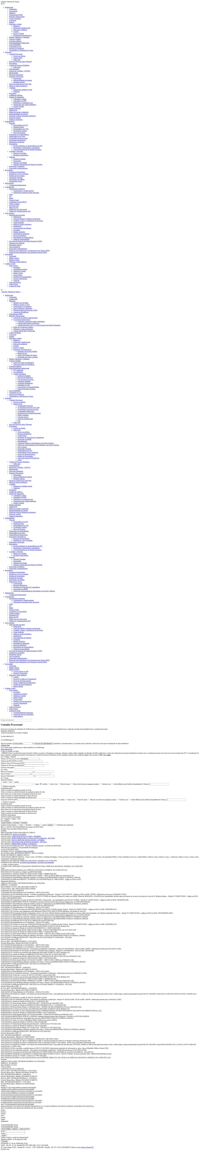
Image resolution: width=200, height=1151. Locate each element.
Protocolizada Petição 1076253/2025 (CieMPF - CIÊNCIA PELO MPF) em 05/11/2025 (43, 934)
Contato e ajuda (10, 264)
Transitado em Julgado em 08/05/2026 (27, 872)
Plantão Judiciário (15, 108)
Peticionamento (14, 69)
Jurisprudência (9, 121)
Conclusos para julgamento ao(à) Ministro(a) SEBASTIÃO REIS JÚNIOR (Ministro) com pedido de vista (49, 911)
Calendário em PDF (19, 101)
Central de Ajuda (14, 286)
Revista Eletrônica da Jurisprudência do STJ (27, 146)
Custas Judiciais (18, 222)
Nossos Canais (14, 200)
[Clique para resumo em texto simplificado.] (42, 872)
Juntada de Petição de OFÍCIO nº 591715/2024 (29, 1026)
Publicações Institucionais (21, 28)
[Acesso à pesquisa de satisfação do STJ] (14, 729)
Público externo (14, 260)
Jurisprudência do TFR (20, 129)
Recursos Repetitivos (24, 434)
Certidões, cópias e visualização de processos (28, 221)
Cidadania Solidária (24, 381)
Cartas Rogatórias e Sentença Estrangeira (26, 219)
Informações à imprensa (17, 189)
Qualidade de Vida (24, 385)
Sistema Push (17, 58)
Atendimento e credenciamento (23, 191)
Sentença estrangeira (16, 119)
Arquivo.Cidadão (15, 39)
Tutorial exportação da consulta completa (14, 733)
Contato (16, 677)
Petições (20, 829)
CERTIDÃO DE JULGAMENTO (12, 891)
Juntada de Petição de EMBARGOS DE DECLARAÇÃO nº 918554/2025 (39, 954)
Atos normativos (14, 247)
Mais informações (6, 749)
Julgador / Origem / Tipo (12, 819)
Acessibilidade (18, 372)
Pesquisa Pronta (18, 127)
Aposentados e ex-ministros (22, 306)
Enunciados (17, 161)
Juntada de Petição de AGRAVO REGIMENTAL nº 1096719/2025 (36, 928)
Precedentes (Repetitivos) (17, 140)
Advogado (12, 256)
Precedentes (13, 63)
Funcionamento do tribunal (22, 228)
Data (6, 769)
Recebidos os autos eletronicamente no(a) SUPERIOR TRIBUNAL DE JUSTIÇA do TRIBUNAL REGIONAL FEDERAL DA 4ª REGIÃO (61, 1057)
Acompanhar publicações (26, 411)
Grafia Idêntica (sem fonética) (123, 784)
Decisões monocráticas (20, 155)
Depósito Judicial (19, 82)
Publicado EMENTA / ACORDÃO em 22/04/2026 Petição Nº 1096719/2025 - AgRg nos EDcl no (46, 879)
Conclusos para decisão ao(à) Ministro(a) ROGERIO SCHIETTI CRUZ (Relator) (40, 926)
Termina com (106, 784)
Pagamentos (17, 78)
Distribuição (17, 226)
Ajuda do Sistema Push (25, 419)
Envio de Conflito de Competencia (24, 679)
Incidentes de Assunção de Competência (31, 437)
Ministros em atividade (20, 303)
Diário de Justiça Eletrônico (22, 224)
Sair (19, 421)
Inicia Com (54, 784)
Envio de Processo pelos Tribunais (20, 61)
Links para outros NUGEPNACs (28, 458)
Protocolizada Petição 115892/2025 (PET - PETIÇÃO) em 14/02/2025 (37, 1003)
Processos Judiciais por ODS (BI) (20, 84)
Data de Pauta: (5, 774)
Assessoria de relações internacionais (25, 318)
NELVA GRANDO (19, 834)
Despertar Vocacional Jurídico (27, 351)
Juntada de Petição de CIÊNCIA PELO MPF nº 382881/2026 (34, 874)
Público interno (14, 258)
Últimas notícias (14, 204)
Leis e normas (9, 213)
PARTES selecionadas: (8, 815)
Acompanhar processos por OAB (28, 407)
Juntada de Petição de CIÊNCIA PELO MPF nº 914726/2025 (34, 958)
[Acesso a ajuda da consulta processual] (73, 729)
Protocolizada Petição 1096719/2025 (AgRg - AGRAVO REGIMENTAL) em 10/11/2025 (44, 930)
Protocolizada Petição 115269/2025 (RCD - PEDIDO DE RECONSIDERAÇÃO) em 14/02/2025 (46, 1007)
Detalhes (4, 829)
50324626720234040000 (45, 862)
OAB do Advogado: (7, 767)
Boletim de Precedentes (17, 176)
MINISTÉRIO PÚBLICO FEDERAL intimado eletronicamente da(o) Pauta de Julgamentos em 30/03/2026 (51, 902)
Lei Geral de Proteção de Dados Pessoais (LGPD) (25, 241)
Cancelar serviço (23, 417)
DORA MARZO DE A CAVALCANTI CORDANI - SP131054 (33, 838)
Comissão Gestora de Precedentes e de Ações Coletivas (36, 443)
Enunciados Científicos (16, 166)
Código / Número (10, 757)
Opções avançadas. (9, 786)
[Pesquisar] (1, 290)
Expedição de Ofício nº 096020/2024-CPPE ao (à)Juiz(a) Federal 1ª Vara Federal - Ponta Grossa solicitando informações (53, 1042)
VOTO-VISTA (6, 889)
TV (10, 196)
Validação (16, 91)
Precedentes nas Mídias (16, 179)
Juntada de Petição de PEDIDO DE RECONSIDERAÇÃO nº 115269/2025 (39, 1005)
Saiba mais (16, 60)
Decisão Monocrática (8, 943)
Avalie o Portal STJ (87, 1147)
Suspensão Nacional (15, 178)
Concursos (12, 20)
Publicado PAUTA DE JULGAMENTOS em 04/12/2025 (33, 920)
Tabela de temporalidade (21, 239)
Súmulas (12, 157)
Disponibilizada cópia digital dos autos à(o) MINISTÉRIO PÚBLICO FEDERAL (42, 1018)
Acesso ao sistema (19, 56)
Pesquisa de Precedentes (17, 172)
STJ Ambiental (18, 370)
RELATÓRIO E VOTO (9, 887)
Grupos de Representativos (26, 454)
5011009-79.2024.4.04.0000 (24, 851)
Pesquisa (12, 123)
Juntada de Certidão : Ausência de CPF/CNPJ (29, 1056)
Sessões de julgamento (16, 97)
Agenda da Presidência (20, 312)
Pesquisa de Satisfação (16, 48)
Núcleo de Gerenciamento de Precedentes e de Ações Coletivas (38, 445)
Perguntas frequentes (7, 731)
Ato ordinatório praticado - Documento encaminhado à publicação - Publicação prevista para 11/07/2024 (49, 1050)
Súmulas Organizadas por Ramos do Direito (27, 164)
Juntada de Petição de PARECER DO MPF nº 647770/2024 (33, 1012)
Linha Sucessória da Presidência (23, 364)
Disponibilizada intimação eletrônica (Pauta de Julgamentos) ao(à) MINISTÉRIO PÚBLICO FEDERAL (50, 904)
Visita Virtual (13, 284)
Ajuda (20, 460)
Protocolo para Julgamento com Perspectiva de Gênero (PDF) (29, 250)
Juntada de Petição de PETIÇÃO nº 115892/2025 (30, 1001)
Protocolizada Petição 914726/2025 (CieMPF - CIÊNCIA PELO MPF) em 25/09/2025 (43, 960)
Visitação (16, 280)
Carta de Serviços (15, 282)
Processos (8, 52)
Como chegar (17, 275)
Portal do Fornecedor (20, 673)
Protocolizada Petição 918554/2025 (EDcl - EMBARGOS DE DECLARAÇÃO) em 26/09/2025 (46, 956)
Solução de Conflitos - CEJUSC (19, 71)
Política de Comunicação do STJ (20, 211)
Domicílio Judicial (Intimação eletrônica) (22, 116)
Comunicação (9, 187)
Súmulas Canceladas (20, 163)
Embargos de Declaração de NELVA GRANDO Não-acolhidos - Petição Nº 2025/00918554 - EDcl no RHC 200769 (53, 950)
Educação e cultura (15, 24)
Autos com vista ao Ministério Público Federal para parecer (34, 1020)
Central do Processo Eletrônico (19, 65)
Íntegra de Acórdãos (20, 153)
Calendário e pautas (19, 99)
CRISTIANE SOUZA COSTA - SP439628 (26, 836)
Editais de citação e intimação (19, 112)
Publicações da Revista (16, 142)
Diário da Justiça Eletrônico (18, 86)
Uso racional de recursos (26, 379)
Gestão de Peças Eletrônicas (22, 684)
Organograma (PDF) (16, 15)
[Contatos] (21, 292)
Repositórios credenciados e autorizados (26, 148)
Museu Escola (22, 353)
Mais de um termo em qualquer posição (86, 784)
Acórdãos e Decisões (16, 151)
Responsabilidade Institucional (19, 43)
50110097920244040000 (28, 862)
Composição (13, 11)
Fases (9, 829)
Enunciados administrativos (18, 249)
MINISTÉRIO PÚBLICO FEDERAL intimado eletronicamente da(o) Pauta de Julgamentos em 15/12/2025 (51, 915)
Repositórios (13, 144)
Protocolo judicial (15, 118)
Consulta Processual (15, 54)
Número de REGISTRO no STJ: (11, 761)
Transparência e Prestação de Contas (21, 50)
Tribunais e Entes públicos (17, 262)
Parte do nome (65, 784)
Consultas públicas (15, 41)
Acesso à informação (20, 279)
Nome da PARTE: (7, 780)
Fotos (11, 194)
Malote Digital (18, 686)
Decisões (14, 829)
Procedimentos (22, 441)
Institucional (9, 7)
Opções (6, 821)
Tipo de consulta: (6, 743)
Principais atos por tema (17, 215)
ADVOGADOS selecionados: (11, 817)
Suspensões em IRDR (20, 589)
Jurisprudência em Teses (17, 136)
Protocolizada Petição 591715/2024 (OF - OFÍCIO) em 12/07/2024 (36, 1027)
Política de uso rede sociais (18, 209)
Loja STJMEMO (14, 45)
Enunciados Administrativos (18, 168)
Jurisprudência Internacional (18, 138)
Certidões (12, 88)
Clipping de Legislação (16, 243)
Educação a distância (20, 30)
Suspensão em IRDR (24, 439)
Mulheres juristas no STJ (21, 305)
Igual (37, 784)
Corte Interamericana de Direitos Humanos (27, 149)
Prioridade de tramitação (21, 234)
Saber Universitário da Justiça (27, 355)
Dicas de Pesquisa (19, 133)
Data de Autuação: (7, 771)
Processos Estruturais (16, 75)
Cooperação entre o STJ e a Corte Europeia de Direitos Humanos (39, 325)
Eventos (16, 32)
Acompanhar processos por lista (28, 409)
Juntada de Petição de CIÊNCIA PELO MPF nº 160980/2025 (34, 979)
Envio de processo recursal (22, 681)
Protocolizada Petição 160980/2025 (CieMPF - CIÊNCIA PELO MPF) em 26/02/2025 (43, 981)
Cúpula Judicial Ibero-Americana (28, 323)
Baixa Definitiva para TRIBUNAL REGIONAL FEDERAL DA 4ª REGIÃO (39, 870)
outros (17, 782)
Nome (6, 778)
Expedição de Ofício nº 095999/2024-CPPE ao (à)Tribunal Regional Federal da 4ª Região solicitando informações (51, 1041)
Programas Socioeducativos (22, 35)
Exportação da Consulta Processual (29, 413)
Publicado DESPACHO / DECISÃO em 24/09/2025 (31, 964)
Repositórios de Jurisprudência (23, 237)
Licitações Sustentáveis (25, 383)
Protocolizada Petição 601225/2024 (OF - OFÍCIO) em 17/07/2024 (36, 1024)
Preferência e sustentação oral (23, 103)
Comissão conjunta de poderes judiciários (31, 321)
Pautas (25, 829)
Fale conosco (13, 265)
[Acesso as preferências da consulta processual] (44, 729)
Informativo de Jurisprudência (19, 134)
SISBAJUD (13, 110)
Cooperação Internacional (17, 185)
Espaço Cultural (18, 33)
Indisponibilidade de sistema (22, 80)
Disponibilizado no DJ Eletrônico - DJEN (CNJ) (30, 892)
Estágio (11, 22)
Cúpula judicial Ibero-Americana (24, 331)
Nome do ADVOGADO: (9, 800)
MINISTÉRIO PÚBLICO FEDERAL (24, 844)
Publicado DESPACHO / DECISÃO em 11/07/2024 (31, 1031)
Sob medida (9, 254)
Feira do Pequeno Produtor (26, 389)
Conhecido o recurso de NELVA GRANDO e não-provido (33, 975)
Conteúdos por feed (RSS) (18, 202)
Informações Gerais (15, 181)
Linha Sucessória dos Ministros (23, 363)
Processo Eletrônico (19, 236)
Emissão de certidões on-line (22, 90)
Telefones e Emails (19, 271)
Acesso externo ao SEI (20, 671)
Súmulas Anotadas (19, 159)
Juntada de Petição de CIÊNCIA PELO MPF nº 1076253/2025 (34, 932)
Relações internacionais (17, 17)
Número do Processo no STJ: (10, 759)
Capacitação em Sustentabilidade (28, 387)
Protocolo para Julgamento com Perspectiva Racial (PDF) (28, 252)
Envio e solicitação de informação (24, 683)
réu (11, 782)
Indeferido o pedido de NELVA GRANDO (29, 997)
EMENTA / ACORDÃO (9, 885)
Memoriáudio (13, 73)
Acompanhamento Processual (23, 713)
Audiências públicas (15, 95)
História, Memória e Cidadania (19, 37)
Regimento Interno (15, 245)
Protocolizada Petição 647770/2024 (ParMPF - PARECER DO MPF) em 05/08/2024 (42, 1014)
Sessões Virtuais (18, 106)
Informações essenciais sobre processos (26, 192)
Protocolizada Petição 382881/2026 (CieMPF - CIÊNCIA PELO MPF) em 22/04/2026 (43, 876)
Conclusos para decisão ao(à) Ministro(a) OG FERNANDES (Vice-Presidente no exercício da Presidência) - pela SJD (52, 1052)
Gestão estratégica (15, 18)
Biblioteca (16, 26)
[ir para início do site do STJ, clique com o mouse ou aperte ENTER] (4, 4)
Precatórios (12, 93)
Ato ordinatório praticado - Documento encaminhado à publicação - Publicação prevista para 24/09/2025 (49, 973)
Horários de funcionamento (22, 277)
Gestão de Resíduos (24, 376)
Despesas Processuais (16, 76)
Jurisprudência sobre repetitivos (28, 452)
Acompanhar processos (25, 406)
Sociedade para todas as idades (28, 357)
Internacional (9, 183)
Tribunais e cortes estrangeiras (23, 329)
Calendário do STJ (15, 47)
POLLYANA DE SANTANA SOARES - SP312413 (29, 842)
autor (5, 782)
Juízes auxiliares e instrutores (22, 308)
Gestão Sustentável (19, 374)
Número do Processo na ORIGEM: (12, 765)
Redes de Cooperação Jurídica (23, 327)
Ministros (12, 13)
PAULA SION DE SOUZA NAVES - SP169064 (28, 840)
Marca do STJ (13, 207)
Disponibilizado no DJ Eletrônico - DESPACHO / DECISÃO (35, 1039)
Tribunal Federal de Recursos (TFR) (25, 310)
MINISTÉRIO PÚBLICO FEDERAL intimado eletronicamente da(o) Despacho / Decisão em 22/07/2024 (50, 1016)
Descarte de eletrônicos (25, 378)
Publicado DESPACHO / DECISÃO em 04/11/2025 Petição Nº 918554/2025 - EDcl (42, 937)
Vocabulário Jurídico (20, 131)
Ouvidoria (16, 230)
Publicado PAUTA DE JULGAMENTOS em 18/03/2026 (33, 905)
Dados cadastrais (23, 415)
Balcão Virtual (18, 273)
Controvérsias (22, 436)
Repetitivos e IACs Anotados (18, 174)
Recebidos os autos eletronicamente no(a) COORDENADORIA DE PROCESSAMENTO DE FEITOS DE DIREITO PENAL (56, 1011)
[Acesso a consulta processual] (97, 729)
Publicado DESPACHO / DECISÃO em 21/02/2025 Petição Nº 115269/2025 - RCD (42, 984)
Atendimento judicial (20, 269)
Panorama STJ (14, 206)
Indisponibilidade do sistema (18, 114)
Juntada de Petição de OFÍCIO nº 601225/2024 (29, 1022)
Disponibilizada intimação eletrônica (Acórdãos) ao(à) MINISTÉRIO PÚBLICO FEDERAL (46, 877)
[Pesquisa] (20, 292)
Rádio (11, 198)
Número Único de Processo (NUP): (12, 763)
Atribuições (13, 9)
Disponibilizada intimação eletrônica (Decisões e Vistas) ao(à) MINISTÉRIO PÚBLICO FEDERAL (48, 935)
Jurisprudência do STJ (20, 125)
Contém (44, 784)
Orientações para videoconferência (24, 105)
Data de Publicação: (7, 776)
